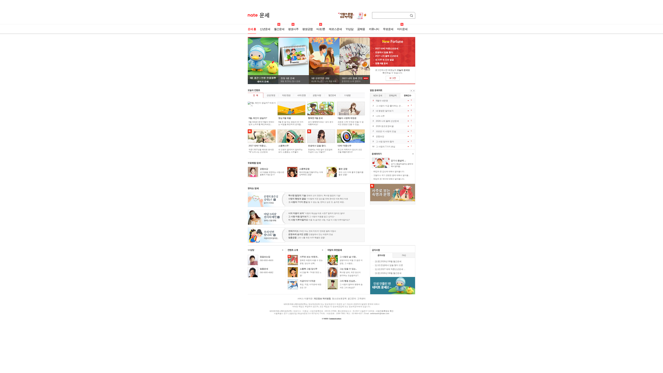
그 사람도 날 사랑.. (348, 257)
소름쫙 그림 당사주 (308, 269)
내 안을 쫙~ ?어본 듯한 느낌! (310, 273)
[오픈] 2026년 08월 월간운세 (388, 273)
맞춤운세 (264, 269)
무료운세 (388, 29)
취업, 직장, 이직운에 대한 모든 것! (310, 286)
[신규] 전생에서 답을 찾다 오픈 (389, 265)
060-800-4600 (266, 260)
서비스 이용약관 (305, 298)
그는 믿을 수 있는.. (348, 269)
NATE (253, 15)
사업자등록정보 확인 (384, 311)
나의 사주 (380, 116)
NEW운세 (377, 95)
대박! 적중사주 (344, 146)
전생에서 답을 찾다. (384, 52)
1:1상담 (349, 29)
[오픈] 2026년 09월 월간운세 (388, 261)
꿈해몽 (361, 29)
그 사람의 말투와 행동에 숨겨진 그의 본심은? (351, 286)
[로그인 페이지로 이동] (393, 78)
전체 (255, 95)
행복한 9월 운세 (315, 118)
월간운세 (279, 29)
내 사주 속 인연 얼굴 (384, 60)
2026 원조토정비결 (385, 126)
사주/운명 (301, 95)
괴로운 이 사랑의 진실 (386, 131)
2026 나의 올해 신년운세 (387, 121)
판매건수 (392, 95)
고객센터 (361, 298)
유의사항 (404, 255)
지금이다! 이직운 (307, 281)
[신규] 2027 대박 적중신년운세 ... (390, 269)
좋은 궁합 (343, 169)
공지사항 (381, 255)
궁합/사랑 (316, 95)
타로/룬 (320, 29)
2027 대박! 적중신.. (258, 146)
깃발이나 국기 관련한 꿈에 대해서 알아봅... (391, 175)
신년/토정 (270, 95)
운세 (264, 15)
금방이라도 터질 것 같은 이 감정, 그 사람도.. (351, 261)
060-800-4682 (266, 272)
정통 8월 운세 (381, 63)
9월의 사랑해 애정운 (347, 118)
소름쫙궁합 (304, 169)
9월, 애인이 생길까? (258, 118)
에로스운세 (335, 29)
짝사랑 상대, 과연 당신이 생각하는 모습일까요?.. (350, 273)
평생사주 (293, 29)
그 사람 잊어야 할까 (385, 141)
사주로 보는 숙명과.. (309, 257)
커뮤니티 (374, 29)
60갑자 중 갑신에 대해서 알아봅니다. (389, 171)
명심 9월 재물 (284, 118)
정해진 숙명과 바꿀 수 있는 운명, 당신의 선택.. (311, 261)
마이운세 (402, 29)
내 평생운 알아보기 (384, 111)
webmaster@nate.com (379, 313)
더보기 (413, 153)
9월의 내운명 (382, 100)
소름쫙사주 (283, 146)
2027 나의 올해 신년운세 (386, 56)
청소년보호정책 (339, 298)
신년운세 (265, 29)
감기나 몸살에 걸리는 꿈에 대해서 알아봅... (402, 165)
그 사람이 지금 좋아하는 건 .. (389, 106)
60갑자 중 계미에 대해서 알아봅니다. (389, 179)
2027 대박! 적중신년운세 (386, 48)
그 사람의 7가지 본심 (385, 146)
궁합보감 (264, 169)
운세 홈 (252, 29)
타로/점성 (286, 95)
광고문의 (352, 298)
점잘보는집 (265, 257)
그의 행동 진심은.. (348, 281)
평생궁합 (307, 29)
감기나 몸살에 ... (398, 160)
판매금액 (407, 95)
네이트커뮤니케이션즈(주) (295, 304)
